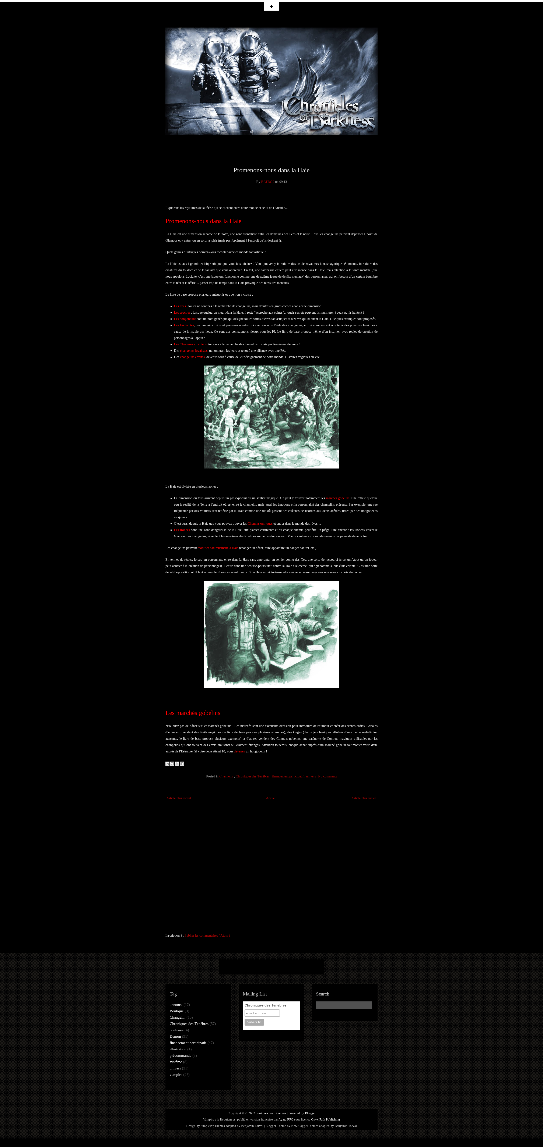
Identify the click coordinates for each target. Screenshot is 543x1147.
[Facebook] (231, 966)
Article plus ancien (363, 798)
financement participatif (288, 776)
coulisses (176, 1030)
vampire (176, 1074)
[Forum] (295, 966)
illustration (178, 1049)
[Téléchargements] (279, 966)
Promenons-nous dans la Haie (271, 170)
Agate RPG (285, 1119)
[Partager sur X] (177, 764)
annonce (176, 1004)
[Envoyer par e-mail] (167, 764)
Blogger (310, 1113)
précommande (180, 1055)
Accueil (271, 798)
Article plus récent (179, 798)
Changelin (226, 776)
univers (311, 776)
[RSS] (247, 966)
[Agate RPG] (311, 966)
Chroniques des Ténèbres (253, 776)
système (176, 1062)
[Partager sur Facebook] (182, 764)
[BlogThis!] (172, 764)
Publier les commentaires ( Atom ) (207, 935)
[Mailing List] (263, 966)
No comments (327, 776)
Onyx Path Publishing (325, 1119)
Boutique (177, 1011)
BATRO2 (268, 182)
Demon (175, 1036)
